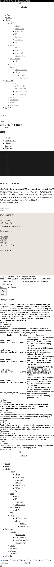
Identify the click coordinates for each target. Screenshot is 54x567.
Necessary (7, 325)
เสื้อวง (17, 26)
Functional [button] (3, 400)
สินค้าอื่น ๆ (9, 81)
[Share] (3, 208)
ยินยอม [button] (13, 287)
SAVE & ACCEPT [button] (6, 450)
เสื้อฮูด (17, 72)
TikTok (3, 241)
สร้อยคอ (13, 102)
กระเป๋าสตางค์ (20, 94)
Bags (7, 161)
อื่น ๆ (12, 67)
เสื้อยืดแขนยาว (21, 70)
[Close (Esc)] (1, 208)
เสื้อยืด (12, 23)
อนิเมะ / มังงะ (20, 37)
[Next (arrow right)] (3, 210)
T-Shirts (7, 155)
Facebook (4, 237)
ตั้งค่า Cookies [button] (5, 287)
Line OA (4, 239)
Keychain (8, 165)
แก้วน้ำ (12, 97)
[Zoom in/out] (8, 208)
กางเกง (12, 64)
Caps (7, 159)
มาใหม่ (7, 15)
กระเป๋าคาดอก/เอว (22, 92)
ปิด (1, 566)
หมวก (12, 45)
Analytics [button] (3, 421)
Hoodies (8, 163)
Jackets (8, 169)
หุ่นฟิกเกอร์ (14, 100)
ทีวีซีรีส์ (18, 34)
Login (7, 127)
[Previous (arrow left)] (1, 210)
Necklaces (8, 167)
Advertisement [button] (5, 431)
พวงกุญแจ (14, 105)
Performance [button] (4, 410)
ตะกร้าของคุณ (10, 141)
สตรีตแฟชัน (19, 29)
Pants (7, 171)
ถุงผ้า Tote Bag (20, 86)
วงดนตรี (23, 75)
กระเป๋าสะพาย (20, 89)
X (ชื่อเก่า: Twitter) (7, 245)
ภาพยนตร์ (19, 31)
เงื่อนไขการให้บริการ (9, 223)
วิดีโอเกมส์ (19, 40)
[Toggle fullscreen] (6, 208)
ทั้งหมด (7, 153)
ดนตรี (17, 48)
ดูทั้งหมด (8, 18)
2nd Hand (8, 157)
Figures (7, 175)
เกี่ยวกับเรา (9, 143)
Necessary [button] (4, 322)
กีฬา (16, 42)
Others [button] (2, 441)
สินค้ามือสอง (15, 59)
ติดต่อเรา (8, 146)
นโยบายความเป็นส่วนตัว (11, 226)
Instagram (5, 243)
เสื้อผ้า (7, 20)
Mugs (7, 173)
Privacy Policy (30, 282)
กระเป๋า (13, 83)
